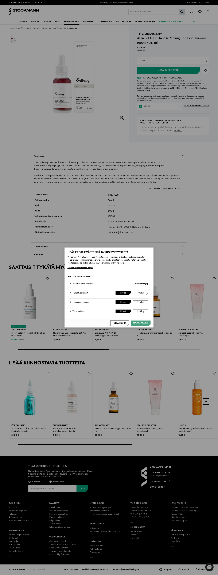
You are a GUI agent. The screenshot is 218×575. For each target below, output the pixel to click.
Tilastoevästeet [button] (77, 311)
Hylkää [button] (123, 293)
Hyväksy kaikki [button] (140, 323)
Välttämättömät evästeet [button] (81, 284)
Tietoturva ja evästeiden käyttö (80, 268)
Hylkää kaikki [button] (119, 323)
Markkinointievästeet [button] (80, 302)
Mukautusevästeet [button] (79, 293)
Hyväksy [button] (140, 293)
